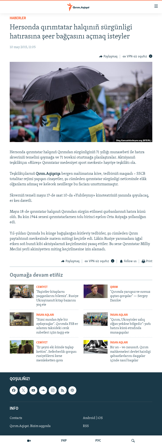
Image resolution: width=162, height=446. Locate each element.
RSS (86, 426)
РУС (98, 440)
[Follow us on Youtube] (33, 390)
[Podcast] (72, 390)
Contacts (16, 418)
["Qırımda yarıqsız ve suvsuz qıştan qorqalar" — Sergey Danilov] (96, 291)
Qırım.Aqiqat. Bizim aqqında (30, 426)
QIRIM (114, 287)
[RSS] (62, 390)
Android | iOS (93, 418)
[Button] (108, 56)
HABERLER (18, 18)
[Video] (29, 440)
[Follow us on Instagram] (53, 390)
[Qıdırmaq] (133, 440)
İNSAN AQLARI (45, 315)
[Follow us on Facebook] (14, 390)
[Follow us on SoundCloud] (43, 390)
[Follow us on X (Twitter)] (23, 390)
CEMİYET (42, 287)
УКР (64, 440)
